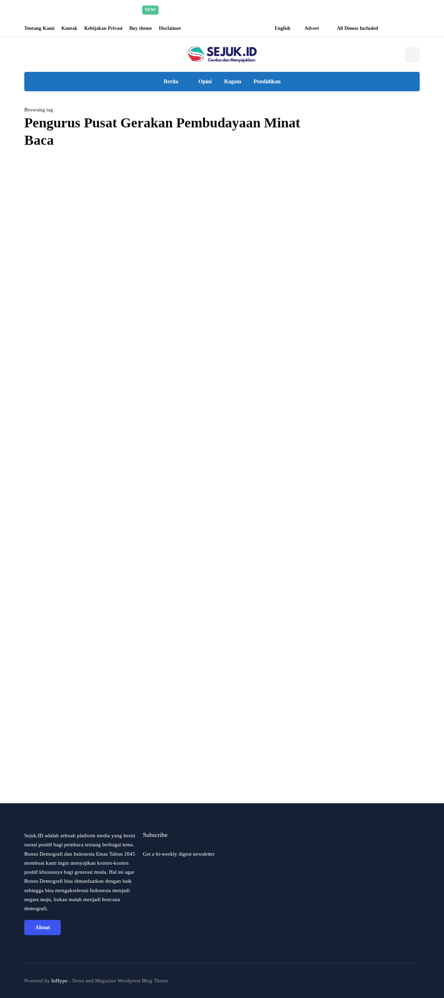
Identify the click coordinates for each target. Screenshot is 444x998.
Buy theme (140, 28)
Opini (205, 81)
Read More (287, 9)
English (282, 28)
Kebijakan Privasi (103, 28)
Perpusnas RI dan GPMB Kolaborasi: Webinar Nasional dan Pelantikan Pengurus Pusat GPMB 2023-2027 (149, 344)
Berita (171, 81)
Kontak (69, 28)
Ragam (232, 81)
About (42, 927)
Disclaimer (170, 28)
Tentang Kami (39, 28)
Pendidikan (267, 81)
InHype (59, 980)
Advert (312, 28)
